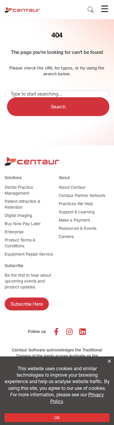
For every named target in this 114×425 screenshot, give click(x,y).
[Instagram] (69, 331)
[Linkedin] (82, 331)
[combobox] (57, 93)
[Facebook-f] (56, 331)
